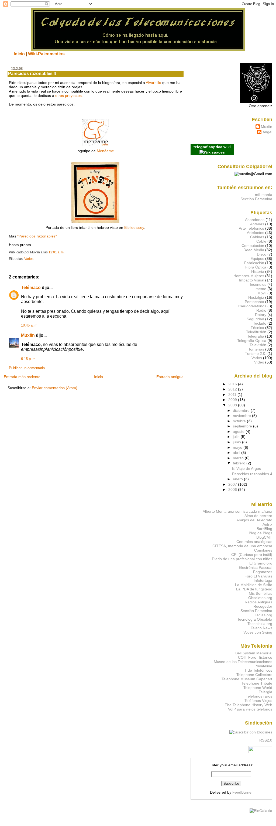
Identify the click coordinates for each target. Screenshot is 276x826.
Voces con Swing (257, 632)
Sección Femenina (256, 199)
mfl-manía (263, 194)
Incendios (258, 284)
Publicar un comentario (27, 368)
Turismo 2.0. (255, 353)
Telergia (265, 692)
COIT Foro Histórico (255, 657)
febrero (239, 463)
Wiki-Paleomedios (46, 53)
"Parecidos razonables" (37, 236)
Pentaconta (254, 302)
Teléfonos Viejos (258, 700)
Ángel (267, 132)
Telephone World (257, 687)
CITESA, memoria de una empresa (242, 546)
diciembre (242, 410)
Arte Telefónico (251, 228)
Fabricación (254, 263)
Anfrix (267, 524)
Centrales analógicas (254, 541)
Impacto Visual (251, 280)
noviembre (242, 415)
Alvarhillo (153, 82)
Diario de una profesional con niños (242, 559)
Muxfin (28, 335)
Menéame (105, 151)
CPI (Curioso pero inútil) (251, 554)
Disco (261, 254)
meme (261, 289)
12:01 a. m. (56, 252)
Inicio (19, 53)
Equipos (257, 258)
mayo (238, 447)
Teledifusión (256, 332)
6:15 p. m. (29, 359)
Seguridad (255, 319)
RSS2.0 (265, 740)
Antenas (257, 224)
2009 (233, 399)
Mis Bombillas (260, 593)
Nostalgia (256, 297)
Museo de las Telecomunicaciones (243, 662)
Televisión (258, 345)
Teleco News (261, 628)
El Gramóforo (260, 563)
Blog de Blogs (260, 533)
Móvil (261, 293)
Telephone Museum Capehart (247, 679)
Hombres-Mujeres (248, 276)
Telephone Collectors (254, 674)
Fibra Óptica (255, 267)
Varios (28, 258)
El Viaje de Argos (246, 468)
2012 (233, 389)
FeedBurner (242, 792)
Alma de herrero (258, 516)
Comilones (263, 550)
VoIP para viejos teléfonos (250, 709)
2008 (233, 405)
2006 (233, 489)
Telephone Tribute (257, 683)
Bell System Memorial (253, 653)
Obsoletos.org (260, 598)
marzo (239, 458)
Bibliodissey (134, 227)
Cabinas (257, 237)
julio (237, 436)
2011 (232, 394)
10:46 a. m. (30, 325)
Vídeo (259, 362)
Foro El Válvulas (258, 576)
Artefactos (255, 232)
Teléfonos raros (259, 696)
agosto (239, 431)
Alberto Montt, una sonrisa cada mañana (237, 511)
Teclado (259, 323)
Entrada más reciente (22, 377)
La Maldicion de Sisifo (253, 585)
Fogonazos (262, 572)
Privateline (263, 666)
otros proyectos (68, 95)
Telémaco (31, 287)
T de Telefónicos (258, 670)
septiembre (243, 426)
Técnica (257, 327)
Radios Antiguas (258, 602)
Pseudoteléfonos (252, 306)
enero (238, 479)
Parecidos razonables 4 (32, 73)
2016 (233, 384)
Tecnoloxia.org (259, 623)
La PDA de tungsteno (254, 589)
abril (237, 452)
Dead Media (253, 250)
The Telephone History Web (248, 705)
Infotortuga (263, 580)
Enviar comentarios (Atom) (54, 388)
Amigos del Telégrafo (254, 520)
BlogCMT (264, 537)
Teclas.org (263, 615)
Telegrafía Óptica (251, 340)
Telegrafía (255, 336)
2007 (233, 484)
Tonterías (256, 349)
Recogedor (262, 606)
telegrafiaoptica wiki (212, 147)
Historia (257, 271)
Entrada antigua (170, 377)
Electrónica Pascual (255, 567)
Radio (261, 310)
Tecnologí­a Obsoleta (254, 619)
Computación (253, 245)
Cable (261, 241)
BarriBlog (264, 528)
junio (237, 442)
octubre (240, 421)
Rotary (260, 314)
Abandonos (254, 219)
